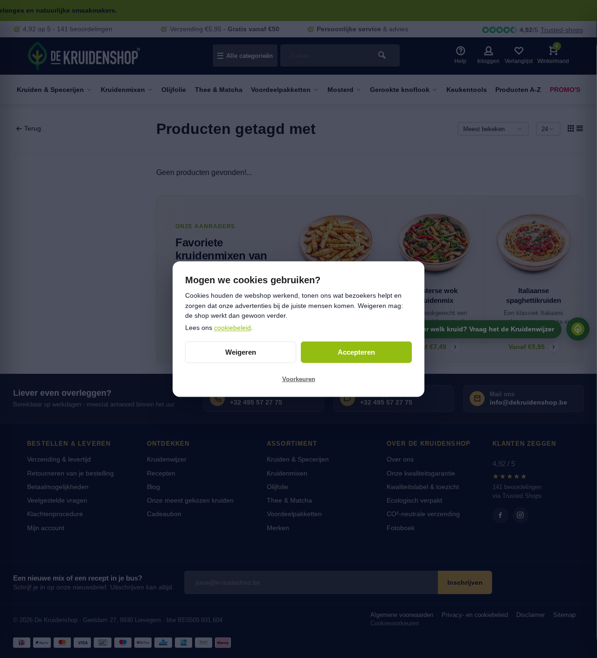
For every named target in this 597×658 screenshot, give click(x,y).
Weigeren (240, 352)
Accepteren (356, 352)
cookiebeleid (232, 327)
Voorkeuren (298, 379)
